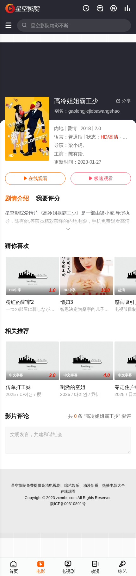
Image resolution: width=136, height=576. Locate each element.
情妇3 (66, 302)
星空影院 (18, 485)
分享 (123, 100)
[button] (20, 198)
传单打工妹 (18, 387)
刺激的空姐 (72, 387)
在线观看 (35, 178)
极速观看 (101, 178)
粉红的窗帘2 (20, 302)
